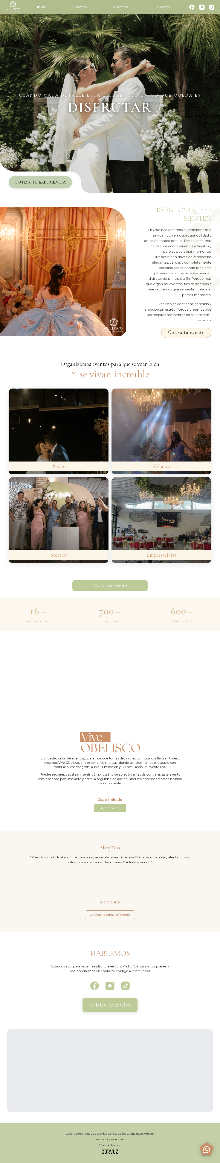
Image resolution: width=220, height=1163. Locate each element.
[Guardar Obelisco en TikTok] (125, 986)
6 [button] (119, 902)
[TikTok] (212, 7)
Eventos (79, 7)
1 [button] (101, 902)
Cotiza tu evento (186, 332)
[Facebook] (192, 7)
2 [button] (105, 902)
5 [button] (115, 902)
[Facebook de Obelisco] (94, 986)
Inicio (41, 7)
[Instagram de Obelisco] (110, 986)
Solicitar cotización (110, 1005)
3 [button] (108, 902)
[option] (63, 271)
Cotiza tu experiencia (40, 182)
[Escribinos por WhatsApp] (206, 1149)
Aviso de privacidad (110, 1139)
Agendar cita (110, 808)
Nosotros (121, 7)
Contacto (163, 7)
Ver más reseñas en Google (110, 914)
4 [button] (112, 902)
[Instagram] (202, 7)
